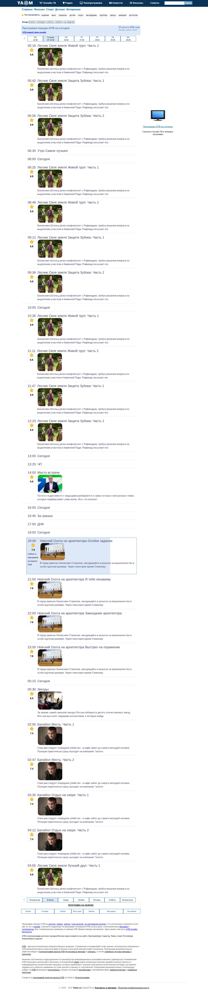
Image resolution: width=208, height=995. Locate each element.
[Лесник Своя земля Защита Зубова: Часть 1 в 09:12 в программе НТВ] (50, 257)
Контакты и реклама (105, 988)
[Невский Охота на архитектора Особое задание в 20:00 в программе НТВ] (52, 559)
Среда (65, 900)
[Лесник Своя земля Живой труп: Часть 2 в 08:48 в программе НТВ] (50, 222)
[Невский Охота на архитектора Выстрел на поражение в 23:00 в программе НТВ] (50, 665)
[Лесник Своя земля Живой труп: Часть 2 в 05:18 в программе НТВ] (50, 65)
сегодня (41, 22)
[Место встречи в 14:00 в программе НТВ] (50, 492)
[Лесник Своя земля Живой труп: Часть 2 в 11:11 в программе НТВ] (49, 370)
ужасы (113, 15)
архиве (37, 927)
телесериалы (53, 970)
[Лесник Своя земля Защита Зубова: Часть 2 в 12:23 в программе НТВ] (50, 440)
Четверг (81, 900)
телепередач (28, 929)
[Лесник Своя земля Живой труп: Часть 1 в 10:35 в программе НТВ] (50, 335)
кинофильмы (85, 970)
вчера (32, 22)
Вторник (50, 900)
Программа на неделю (80, 905)
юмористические (117, 970)
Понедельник (34, 900)
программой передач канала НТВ (48, 978)
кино (54, 15)
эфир (76, 962)
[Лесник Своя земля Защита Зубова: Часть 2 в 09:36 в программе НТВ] (50, 292)
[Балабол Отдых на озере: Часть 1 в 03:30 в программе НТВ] (50, 815)
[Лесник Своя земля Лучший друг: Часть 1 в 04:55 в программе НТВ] (50, 885)
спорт (80, 15)
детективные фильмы (75, 952)
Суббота (112, 900)
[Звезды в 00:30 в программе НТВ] (50, 709)
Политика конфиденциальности (133, 988)
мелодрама (91, 15)
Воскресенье (127, 900)
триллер (103, 15)
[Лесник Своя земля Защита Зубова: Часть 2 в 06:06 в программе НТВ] (50, 135)
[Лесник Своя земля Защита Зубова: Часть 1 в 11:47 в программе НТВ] (50, 405)
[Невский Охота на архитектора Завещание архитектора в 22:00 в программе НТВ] (50, 631)
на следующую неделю (95, 924)
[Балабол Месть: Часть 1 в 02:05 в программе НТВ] (50, 744)
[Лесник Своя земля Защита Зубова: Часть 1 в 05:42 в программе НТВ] (50, 100)
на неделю (69, 22)
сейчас (50, 22)
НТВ (24, 946)
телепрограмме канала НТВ (52, 952)
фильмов (123, 927)
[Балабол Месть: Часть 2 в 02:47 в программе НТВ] (50, 779)
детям (72, 15)
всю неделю (77, 924)
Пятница (96, 900)
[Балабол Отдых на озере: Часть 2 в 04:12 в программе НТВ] (50, 850)
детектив (133, 15)
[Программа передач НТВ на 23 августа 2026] (24, 39)
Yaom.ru (77, 988)
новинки (45, 15)
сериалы (63, 15)
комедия (122, 15)
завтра (59, 22)
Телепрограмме (82, 978)
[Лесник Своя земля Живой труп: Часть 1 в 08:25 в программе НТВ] (50, 187)
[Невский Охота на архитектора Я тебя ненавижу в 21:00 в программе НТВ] (50, 598)
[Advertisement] (158, 58)
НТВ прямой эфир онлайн (34, 32)
